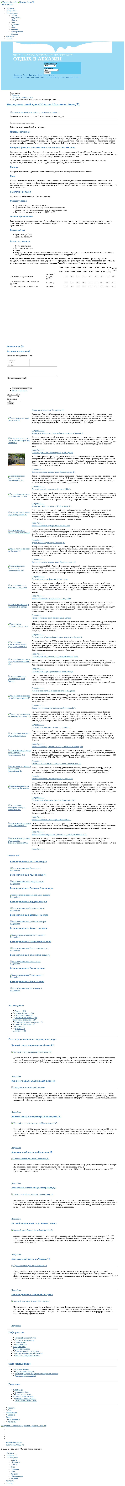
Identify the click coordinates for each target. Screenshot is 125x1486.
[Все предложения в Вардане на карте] (27, 908)
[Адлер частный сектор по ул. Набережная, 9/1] (19, 514)
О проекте (11, 11)
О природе (18, 1390)
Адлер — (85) (20, 1011)
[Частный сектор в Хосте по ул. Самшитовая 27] (19, 826)
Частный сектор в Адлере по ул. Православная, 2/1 (53, 472)
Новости (11, 1408)
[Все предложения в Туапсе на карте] (26, 975)
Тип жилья (48, 68)
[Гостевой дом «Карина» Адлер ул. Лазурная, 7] (19, 736)
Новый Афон (42, 75)
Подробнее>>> (38, 431)
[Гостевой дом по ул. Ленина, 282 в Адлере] (19, 587)
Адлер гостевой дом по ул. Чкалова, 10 (48, 543)
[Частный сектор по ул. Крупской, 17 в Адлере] (19, 607)
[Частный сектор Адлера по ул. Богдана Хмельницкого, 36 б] (19, 755)
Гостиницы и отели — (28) (26, 1018)
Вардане (14, 29)
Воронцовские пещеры (25, 1371)
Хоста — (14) (20, 1026)
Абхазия (14, 34)
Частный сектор (52, 77)
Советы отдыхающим (24, 1340)
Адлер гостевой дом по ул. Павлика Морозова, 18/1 (54, 708)
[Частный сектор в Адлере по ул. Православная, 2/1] (19, 480)
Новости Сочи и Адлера (25, 1399)
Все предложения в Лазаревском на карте (30, 941)
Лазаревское (17, 31)
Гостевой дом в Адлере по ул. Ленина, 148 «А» (51, 489)
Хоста (14, 20)
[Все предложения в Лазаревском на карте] (29, 948)
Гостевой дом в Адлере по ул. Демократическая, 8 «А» (55, 656)
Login (9, 38)
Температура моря (23, 1394)
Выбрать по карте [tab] (19, 390)
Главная (10, 8)
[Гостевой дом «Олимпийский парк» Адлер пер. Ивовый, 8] (19, 647)
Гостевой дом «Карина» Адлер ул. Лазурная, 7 (51, 727)
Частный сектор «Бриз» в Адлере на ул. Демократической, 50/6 (59, 834)
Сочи (13, 22)
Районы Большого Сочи (25, 1338)
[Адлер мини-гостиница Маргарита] (19, 626)
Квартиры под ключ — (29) (24, 1020)
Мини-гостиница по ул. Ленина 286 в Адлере (51, 618)
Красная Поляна (22, 1369)
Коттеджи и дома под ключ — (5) (29, 1022)
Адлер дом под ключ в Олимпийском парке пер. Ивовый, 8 (57, 433)
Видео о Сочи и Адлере (23, 1396)
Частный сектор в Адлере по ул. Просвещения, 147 (54, 562)
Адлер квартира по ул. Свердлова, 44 (48, 410)
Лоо (13, 27)
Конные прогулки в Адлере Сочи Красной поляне (36, 1374)
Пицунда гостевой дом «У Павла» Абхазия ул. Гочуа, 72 (43, 104)
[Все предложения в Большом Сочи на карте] (30, 895)
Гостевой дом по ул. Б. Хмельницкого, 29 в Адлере (53, 691)
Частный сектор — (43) (24, 1013)
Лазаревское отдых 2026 (25, 1376)
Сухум (51, 75)
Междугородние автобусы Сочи (29, 1353)
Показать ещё (13, 855)
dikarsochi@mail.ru (15, 1445)
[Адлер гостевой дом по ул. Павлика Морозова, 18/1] (19, 716)
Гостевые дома (37, 77)
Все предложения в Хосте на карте (27, 981)
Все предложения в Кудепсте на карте (28, 928)
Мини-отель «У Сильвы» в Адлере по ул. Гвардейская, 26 (56, 764)
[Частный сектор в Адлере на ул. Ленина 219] (19, 533)
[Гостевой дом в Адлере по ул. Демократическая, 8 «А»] (19, 664)
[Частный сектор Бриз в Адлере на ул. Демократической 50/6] (19, 843)
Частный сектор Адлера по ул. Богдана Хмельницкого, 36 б (57, 747)
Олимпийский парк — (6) (24, 1024)
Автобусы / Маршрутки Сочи (27, 1355)
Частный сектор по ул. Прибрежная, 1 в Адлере (52, 779)
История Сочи (19, 1347)
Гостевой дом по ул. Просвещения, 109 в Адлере (52, 453)
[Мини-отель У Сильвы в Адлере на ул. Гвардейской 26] (19, 771)
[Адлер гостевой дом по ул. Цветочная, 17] (30, 1159)
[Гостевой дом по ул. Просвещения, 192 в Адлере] (19, 681)
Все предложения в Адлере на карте (28, 874)
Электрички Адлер (21, 1349)
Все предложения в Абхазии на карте (28, 861)
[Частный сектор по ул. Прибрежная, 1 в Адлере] (19, 788)
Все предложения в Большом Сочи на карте (31, 888)
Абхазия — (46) (19, 1031)
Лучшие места (21, 1344)
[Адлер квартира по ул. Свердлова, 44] (19, 420)
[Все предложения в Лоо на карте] (25, 868)
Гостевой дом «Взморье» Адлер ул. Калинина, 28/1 (53, 800)
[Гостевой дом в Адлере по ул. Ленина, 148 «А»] (19, 496)
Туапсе (9, 1417)
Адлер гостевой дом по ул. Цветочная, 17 (31, 1152)
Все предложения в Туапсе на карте (27, 968)
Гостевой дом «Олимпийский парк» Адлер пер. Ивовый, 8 (57, 637)
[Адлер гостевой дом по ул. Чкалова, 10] (19, 551)
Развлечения (20, 1342)
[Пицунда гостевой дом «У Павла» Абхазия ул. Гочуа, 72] (34, 112)
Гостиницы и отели (21, 77)
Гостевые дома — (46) (24, 1015)
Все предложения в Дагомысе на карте (29, 915)
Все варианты (14, 1419)
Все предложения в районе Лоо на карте (30, 955)
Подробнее (15, 870)
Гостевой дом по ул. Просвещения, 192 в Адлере (52, 671)
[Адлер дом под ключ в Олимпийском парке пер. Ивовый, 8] (19, 443)
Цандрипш (18, 75)
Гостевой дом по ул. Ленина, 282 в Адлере (50, 579)
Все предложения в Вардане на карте (28, 901)
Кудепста (16, 18)
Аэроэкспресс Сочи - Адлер (27, 1351)
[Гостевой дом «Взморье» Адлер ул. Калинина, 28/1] (19, 810)
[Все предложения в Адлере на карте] (27, 881)
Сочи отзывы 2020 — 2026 (26, 1401)
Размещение (12, 13)
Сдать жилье (7, 4)
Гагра (25, 75)
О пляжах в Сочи (22, 1392)
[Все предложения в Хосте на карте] (26, 988)
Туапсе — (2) (20, 1029)
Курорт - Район (50, 63)
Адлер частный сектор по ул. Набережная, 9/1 (51, 506)
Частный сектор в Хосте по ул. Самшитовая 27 (51, 820)
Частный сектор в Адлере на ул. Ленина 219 (51, 526)
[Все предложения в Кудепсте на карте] (27, 935)
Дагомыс (15, 25)
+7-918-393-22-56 (14, 1442)
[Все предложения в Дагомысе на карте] (28, 921)
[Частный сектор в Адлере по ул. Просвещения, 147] (19, 570)
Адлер (14, 15)
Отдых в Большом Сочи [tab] (22, 388)
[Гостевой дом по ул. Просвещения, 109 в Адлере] (16, 465)
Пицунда (32, 75)
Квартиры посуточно (69, 77)
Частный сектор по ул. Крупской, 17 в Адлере (51, 598)
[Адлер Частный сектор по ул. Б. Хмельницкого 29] (19, 698)
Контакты (10, 36)
